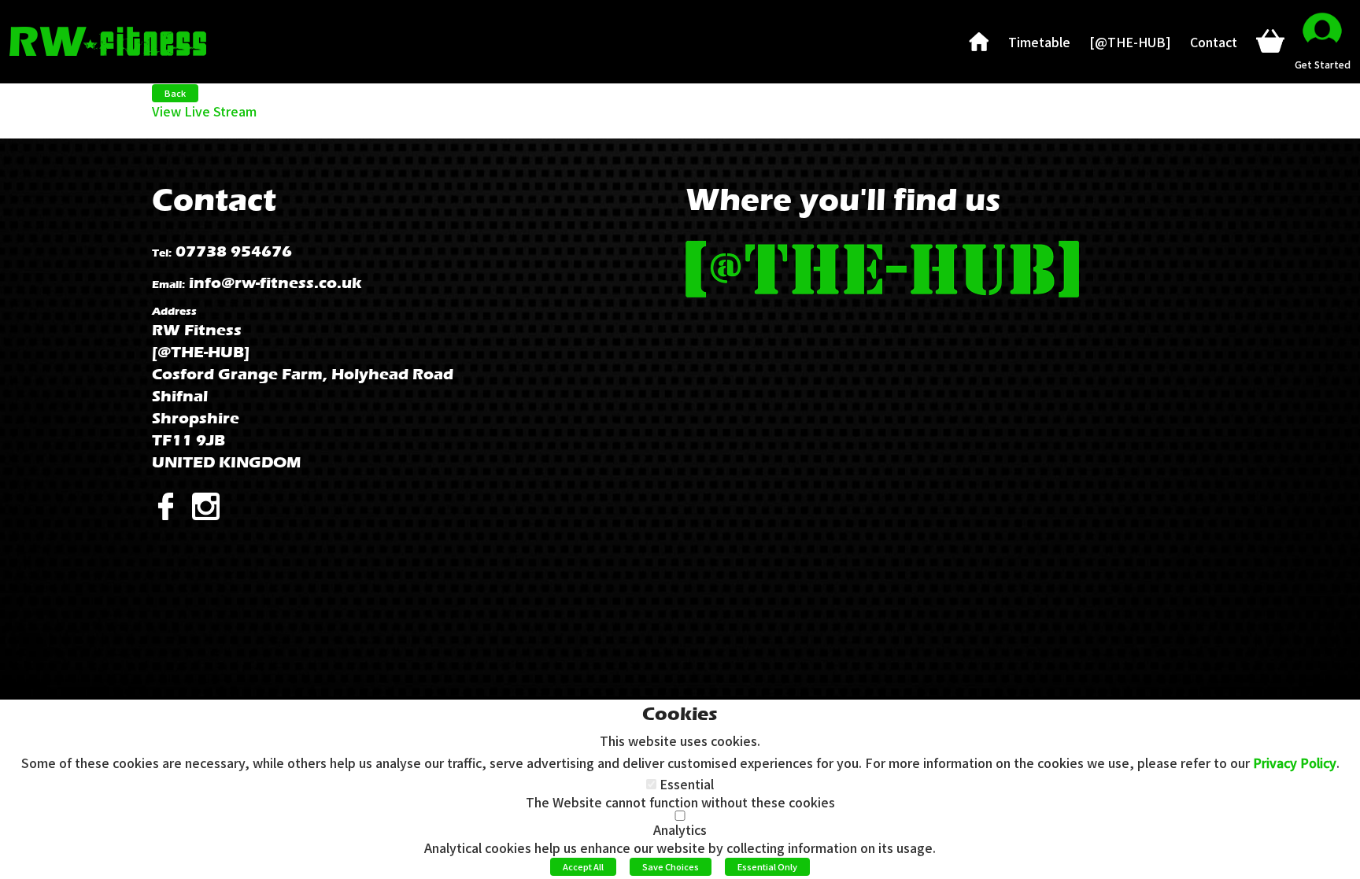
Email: (168, 284)
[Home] (979, 41)
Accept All (583, 866)
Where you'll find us (843, 199)
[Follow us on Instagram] (210, 504)
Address (174, 311)
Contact (214, 199)
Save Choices (670, 866)
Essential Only (767, 866)
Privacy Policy (1294, 762)
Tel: (162, 253)
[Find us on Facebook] (172, 504)
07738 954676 (234, 251)
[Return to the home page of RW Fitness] (107, 39)
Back (175, 93)
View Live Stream (204, 111)
